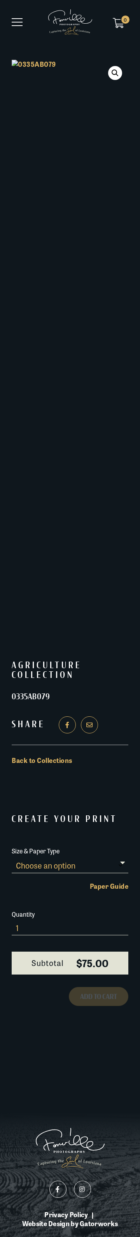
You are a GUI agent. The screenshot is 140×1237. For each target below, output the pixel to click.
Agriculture (47, 665)
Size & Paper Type (36, 850)
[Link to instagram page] (82, 1189)
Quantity (23, 914)
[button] (115, 73)
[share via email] (89, 724)
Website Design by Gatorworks (70, 1223)
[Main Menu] (17, 22)
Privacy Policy (66, 1214)
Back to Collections (42, 760)
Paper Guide (109, 886)
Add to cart (98, 996)
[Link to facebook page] (57, 1189)
